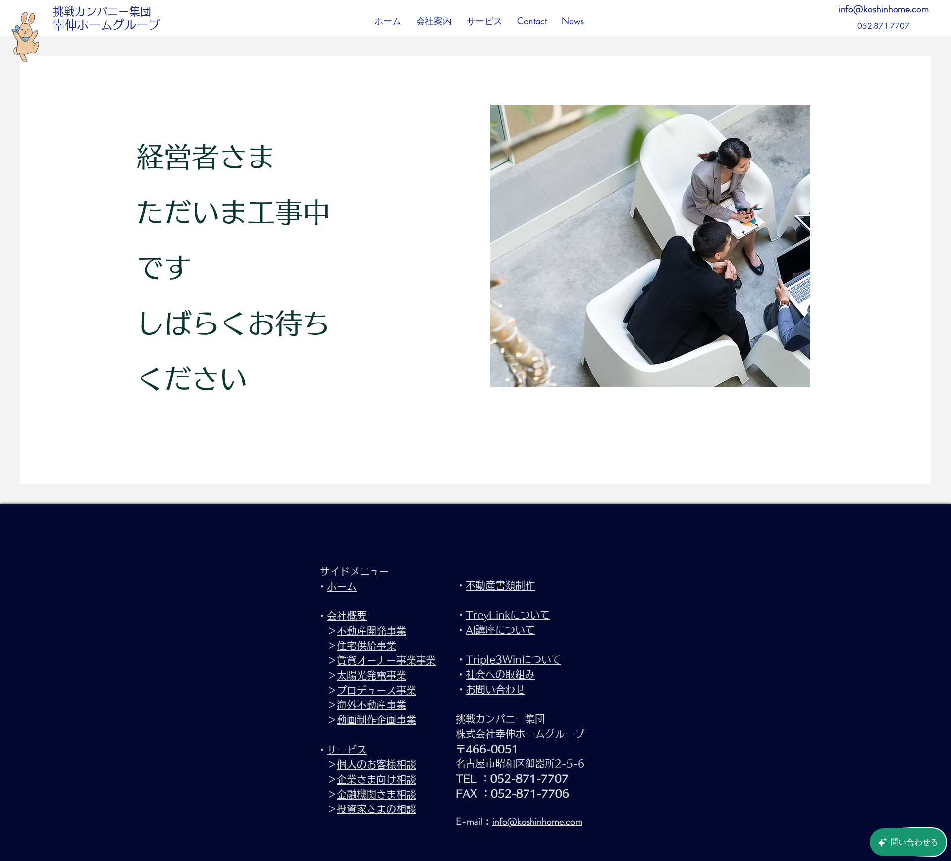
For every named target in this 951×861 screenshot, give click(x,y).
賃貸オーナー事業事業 (386, 660)
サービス (347, 749)
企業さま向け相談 (376, 779)
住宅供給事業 (366, 645)
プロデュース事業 (376, 690)
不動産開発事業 (371, 631)
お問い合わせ (495, 689)
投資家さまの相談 (376, 809)
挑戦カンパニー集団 (102, 11)
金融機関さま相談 (376, 794)
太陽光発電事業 (371, 675)
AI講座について (500, 630)
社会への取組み (500, 674)
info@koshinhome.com (884, 9)
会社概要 (347, 616)
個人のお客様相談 (376, 764)
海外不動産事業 (371, 705)
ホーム (342, 586)
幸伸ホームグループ (106, 25)
